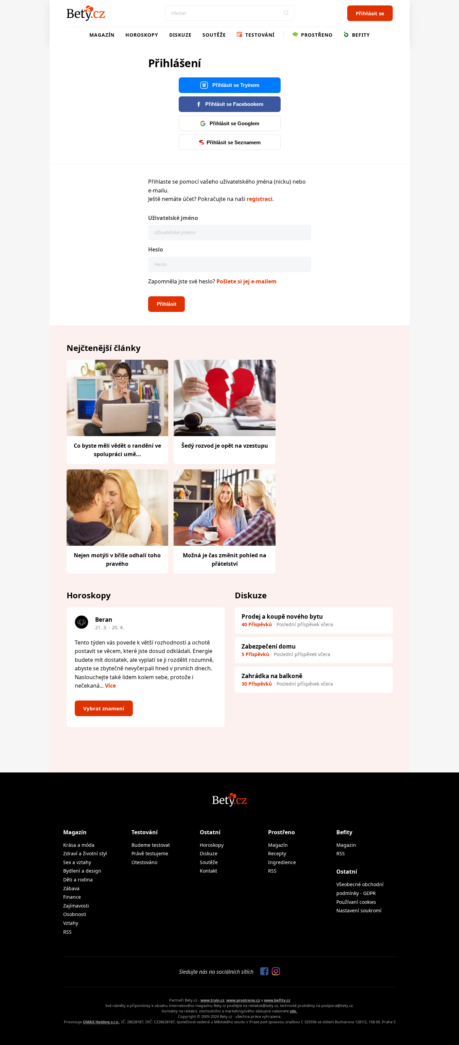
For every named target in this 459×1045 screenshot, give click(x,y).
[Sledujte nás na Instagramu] (274, 972)
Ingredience (282, 862)
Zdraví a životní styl (85, 853)
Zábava (71, 888)
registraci (259, 199)
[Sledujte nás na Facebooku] (262, 972)
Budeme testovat (150, 845)
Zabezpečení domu (269, 646)
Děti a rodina (78, 879)
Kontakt (208, 870)
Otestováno (144, 862)
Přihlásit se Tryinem (235, 85)
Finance (72, 897)
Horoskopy (141, 35)
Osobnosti (74, 914)
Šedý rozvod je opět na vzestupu (224, 445)
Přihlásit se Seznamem (234, 142)
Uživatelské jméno (173, 218)
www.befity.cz (277, 1000)
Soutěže (214, 35)
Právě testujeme (149, 853)
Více (110, 685)
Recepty (277, 853)
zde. (293, 1010)
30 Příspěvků (257, 683)
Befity (360, 35)
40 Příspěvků (257, 624)
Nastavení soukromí (359, 910)
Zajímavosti (76, 905)
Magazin (346, 845)
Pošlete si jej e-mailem (246, 281)
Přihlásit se (370, 13)
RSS (67, 932)
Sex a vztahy (77, 862)
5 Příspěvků (255, 654)
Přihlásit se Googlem (233, 123)
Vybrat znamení (103, 708)
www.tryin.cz (212, 1000)
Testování (259, 35)
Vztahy (70, 923)
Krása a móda (78, 845)
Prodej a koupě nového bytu (282, 616)
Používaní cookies (356, 902)
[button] (286, 13)
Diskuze (180, 35)
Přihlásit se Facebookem (233, 104)
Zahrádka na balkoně (272, 676)
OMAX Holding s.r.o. (101, 1021)
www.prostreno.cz (243, 1000)
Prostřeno (316, 35)
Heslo (155, 249)
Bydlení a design (82, 870)
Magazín (101, 35)
